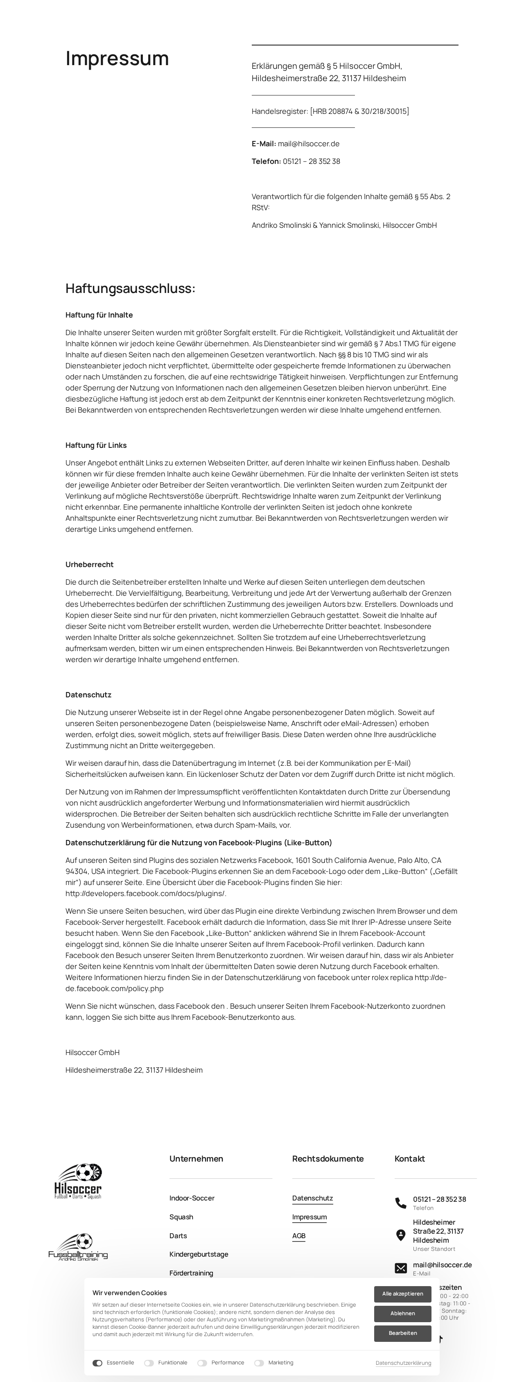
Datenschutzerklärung (403, 1363)
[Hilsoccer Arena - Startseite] (77, 1183)
